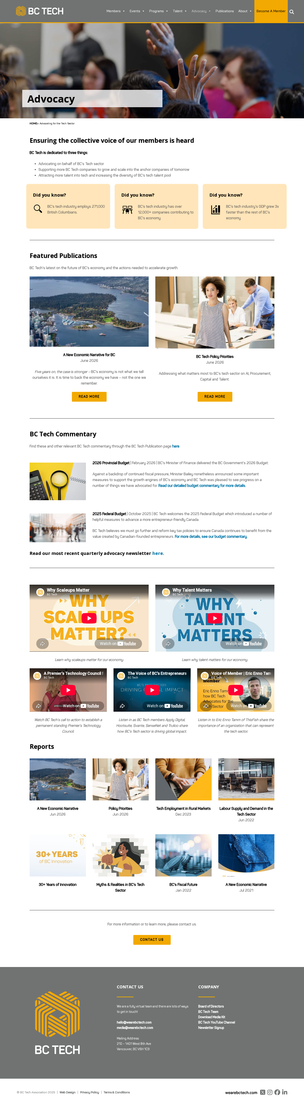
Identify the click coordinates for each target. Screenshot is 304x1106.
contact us (152, 940)
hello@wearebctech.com (134, 1022)
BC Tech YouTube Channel (216, 1022)
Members (114, 11)
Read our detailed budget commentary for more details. (202, 485)
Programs (156, 11)
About (242, 11)
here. (158, 553)
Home (33, 123)
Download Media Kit (211, 1017)
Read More (89, 397)
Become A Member (271, 11)
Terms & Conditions (117, 1092)
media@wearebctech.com (135, 1028)
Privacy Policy (89, 1092)
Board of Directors (211, 1006)
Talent (177, 11)
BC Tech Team (208, 1012)
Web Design (67, 1092)
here (175, 446)
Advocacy (199, 11)
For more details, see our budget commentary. (211, 536)
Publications (225, 11)
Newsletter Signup (211, 1028)
